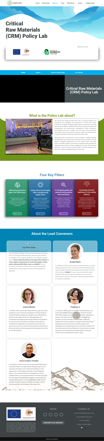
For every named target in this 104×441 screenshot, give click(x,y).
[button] (7, 137)
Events (80, 3)
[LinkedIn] (50, 414)
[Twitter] (45, 414)
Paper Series (46, 3)
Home (37, 3)
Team (62, 3)
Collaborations (90, 3)
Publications (70, 3)
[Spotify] (61, 414)
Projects (54, 3)
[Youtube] (56, 414)
